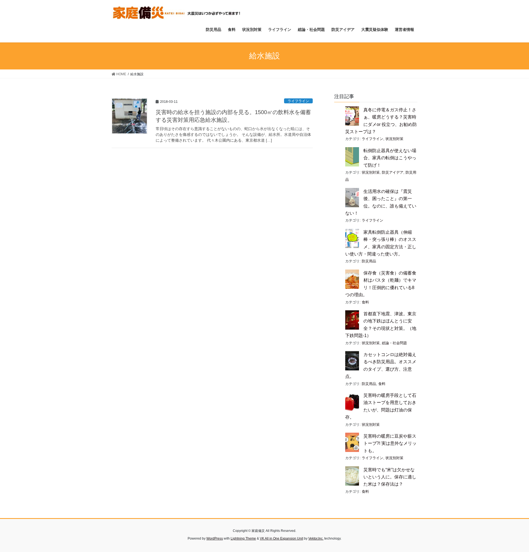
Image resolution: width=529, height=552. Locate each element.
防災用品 (369, 261)
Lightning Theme (243, 538)
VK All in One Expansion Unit (281, 538)
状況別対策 (394, 139)
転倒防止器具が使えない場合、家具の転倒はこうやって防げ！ (389, 158)
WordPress (214, 538)
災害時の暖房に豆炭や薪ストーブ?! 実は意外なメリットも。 (390, 443)
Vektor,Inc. (315, 538)
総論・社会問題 (394, 343)
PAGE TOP (512, 530)
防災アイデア (392, 172)
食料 (365, 302)
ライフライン (298, 101)
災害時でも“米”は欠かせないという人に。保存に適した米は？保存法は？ (389, 477)
